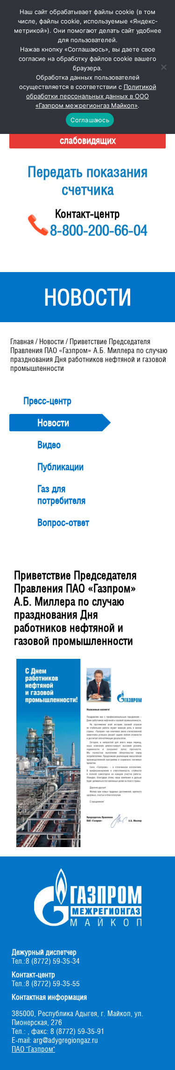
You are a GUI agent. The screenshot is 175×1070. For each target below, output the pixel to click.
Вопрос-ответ (63, 522)
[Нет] (163, 67)
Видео (49, 444)
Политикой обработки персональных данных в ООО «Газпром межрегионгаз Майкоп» (91, 96)
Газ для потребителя (61, 494)
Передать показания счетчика (87, 180)
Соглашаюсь (89, 120)
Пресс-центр (47, 400)
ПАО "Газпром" (33, 1049)
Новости (53, 422)
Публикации (60, 466)
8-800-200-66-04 (98, 230)
